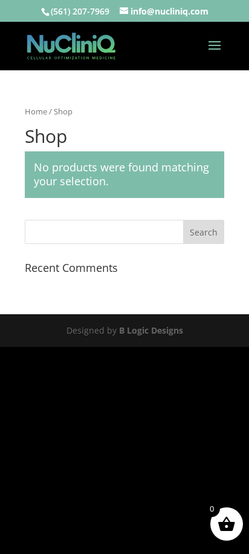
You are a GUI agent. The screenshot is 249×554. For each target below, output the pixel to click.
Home (36, 111)
